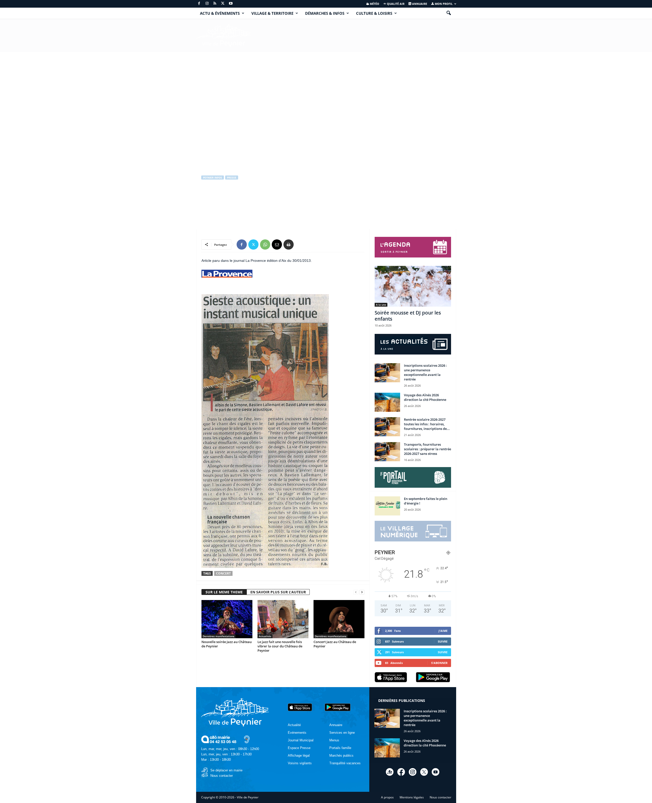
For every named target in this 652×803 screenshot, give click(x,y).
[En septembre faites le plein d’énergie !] (387, 505)
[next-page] (361, 592)
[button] (448, 13)
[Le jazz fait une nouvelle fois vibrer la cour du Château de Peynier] (282, 619)
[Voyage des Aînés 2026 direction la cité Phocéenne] (387, 402)
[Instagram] (207, 3)
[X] (223, 3)
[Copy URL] (300, 244)
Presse (231, 177)
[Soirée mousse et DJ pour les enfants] (413, 286)
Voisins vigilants (300, 763)
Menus (334, 740)
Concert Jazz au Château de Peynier (335, 643)
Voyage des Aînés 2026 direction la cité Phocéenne (425, 397)
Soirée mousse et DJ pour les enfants (408, 315)
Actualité (294, 725)
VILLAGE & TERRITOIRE (272, 13)
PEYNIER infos (212, 177)
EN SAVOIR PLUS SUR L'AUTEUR (278, 592)
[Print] (288, 244)
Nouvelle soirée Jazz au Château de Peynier (226, 643)
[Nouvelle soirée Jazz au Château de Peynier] (226, 619)
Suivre (442, 641)
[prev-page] (355, 592)
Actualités (265, 636)
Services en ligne (342, 732)
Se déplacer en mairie (226, 770)
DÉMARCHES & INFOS (324, 13)
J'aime (443, 631)
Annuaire (419, 4)
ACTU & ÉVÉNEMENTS (220, 13)
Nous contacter (221, 776)
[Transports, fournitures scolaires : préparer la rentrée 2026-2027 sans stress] (387, 451)
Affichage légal (299, 755)
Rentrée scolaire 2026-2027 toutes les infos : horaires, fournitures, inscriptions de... (427, 424)
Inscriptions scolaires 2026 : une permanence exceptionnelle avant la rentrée (425, 372)
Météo (374, 4)
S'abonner (439, 663)
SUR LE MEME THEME (224, 592)
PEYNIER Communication (223, 199)
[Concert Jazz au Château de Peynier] (339, 619)
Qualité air (395, 4)
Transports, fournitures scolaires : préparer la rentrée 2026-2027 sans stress (427, 449)
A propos (387, 797)
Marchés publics (341, 755)
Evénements (297, 732)
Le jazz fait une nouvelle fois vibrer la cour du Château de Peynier (279, 646)
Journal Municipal (301, 740)
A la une (381, 304)
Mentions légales (412, 797)
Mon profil (443, 4)
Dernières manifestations (218, 636)
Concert (223, 573)
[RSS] (215, 3)
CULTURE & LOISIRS (374, 13)
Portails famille (340, 748)
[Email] (277, 244)
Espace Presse (299, 748)
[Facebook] (199, 3)
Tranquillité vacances (345, 763)
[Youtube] (231, 3)
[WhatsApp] (265, 244)
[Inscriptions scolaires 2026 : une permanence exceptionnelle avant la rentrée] (387, 372)
